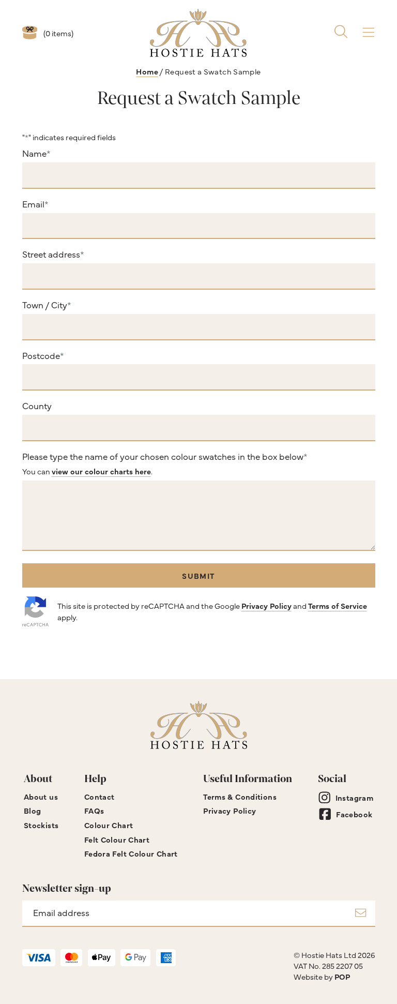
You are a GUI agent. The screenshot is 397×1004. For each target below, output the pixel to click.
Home (147, 71)
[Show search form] (341, 33)
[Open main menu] (368, 33)
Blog (32, 810)
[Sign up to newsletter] (360, 914)
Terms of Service (337, 605)
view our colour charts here (101, 471)
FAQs (94, 810)
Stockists (41, 824)
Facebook (354, 813)
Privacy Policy (266, 605)
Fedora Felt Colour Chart (131, 853)
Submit (198, 575)
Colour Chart (108, 824)
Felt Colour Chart (116, 839)
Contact (99, 796)
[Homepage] (198, 33)
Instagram (354, 797)
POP (342, 976)
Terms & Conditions (240, 796)
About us (41, 796)
